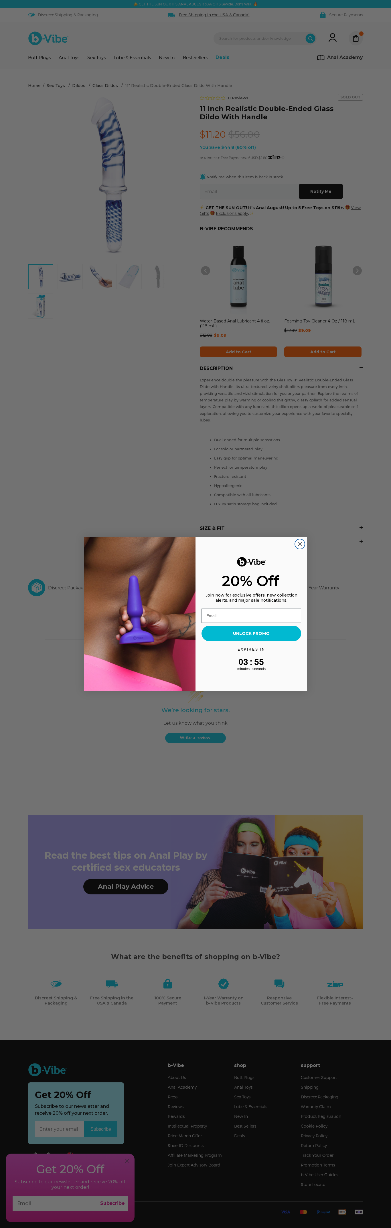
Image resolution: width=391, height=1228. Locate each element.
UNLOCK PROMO (251, 633)
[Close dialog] (300, 544)
